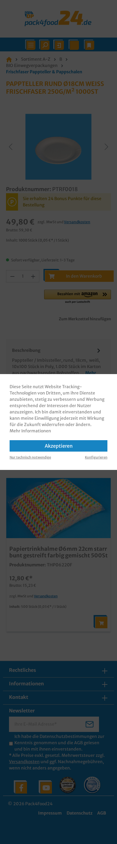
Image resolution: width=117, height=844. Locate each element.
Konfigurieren (96, 457)
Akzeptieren (59, 446)
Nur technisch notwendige (30, 457)
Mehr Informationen (30, 431)
